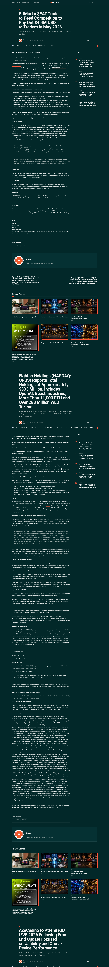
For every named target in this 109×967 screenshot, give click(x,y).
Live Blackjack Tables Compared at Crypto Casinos (79, 317)
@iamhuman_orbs (18, 651)
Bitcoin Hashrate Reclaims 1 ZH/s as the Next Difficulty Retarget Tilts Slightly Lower (87, 103)
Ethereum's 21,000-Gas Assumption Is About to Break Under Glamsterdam (87, 84)
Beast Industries (35, 638)
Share (88, 40)
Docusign (17, 523)
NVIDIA (23, 512)
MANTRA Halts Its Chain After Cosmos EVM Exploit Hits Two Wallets (86, 74)
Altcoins (18, 2)
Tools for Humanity (60, 599)
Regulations (36, 2)
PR (31, 2)
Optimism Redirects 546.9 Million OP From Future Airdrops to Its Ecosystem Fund (86, 64)
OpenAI (48, 506)
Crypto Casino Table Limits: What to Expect (53, 343)
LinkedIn (17, 245)
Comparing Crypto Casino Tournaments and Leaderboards (80, 343)
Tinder (19, 521)
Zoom (49, 521)
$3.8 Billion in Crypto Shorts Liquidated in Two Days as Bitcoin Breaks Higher (87, 94)
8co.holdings (20, 655)
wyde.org (46, 188)
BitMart (14, 63)
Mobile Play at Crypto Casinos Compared (24, 317)
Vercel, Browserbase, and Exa (51, 523)
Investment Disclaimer (16, 237)
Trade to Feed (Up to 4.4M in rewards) (33, 118)
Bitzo (24, 41)
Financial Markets (25, 2)
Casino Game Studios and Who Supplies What (54, 317)
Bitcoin (13, 2)
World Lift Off (25, 519)
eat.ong (59, 198)
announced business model (26, 549)
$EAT (62, 131)
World (30, 599)
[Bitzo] (54, 2)
